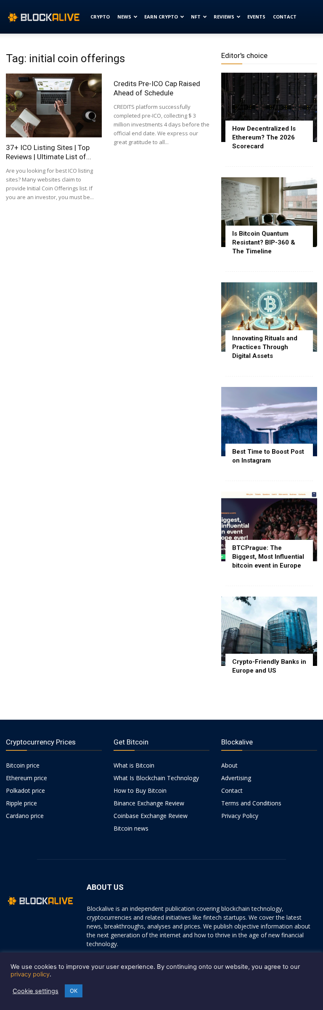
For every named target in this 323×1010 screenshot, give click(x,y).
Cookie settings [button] (35, 991)
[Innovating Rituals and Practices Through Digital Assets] (269, 317)
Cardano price (25, 816)
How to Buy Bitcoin (140, 790)
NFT (196, 16)
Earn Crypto (161, 16)
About (229, 765)
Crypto (100, 16)
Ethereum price (26, 778)
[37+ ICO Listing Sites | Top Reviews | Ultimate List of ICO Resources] (54, 105)
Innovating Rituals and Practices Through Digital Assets (264, 347)
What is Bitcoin (134, 765)
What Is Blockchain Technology (156, 778)
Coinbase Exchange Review (151, 816)
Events (256, 16)
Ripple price (21, 803)
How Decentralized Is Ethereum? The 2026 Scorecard (264, 137)
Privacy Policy (239, 816)
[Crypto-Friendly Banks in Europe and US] (269, 631)
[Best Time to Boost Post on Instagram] (269, 421)
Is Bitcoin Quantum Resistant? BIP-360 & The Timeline (263, 242)
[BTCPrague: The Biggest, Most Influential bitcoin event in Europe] (269, 526)
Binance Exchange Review (149, 803)
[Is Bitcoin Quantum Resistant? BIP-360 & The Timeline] (269, 212)
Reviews (224, 16)
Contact (285, 16)
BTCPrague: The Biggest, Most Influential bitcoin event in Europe (268, 556)
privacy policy (30, 974)
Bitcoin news (131, 828)
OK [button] (73, 990)
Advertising (236, 778)
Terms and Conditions (251, 803)
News (124, 16)
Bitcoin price (23, 765)
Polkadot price (25, 790)
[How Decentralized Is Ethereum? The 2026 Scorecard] (269, 107)
